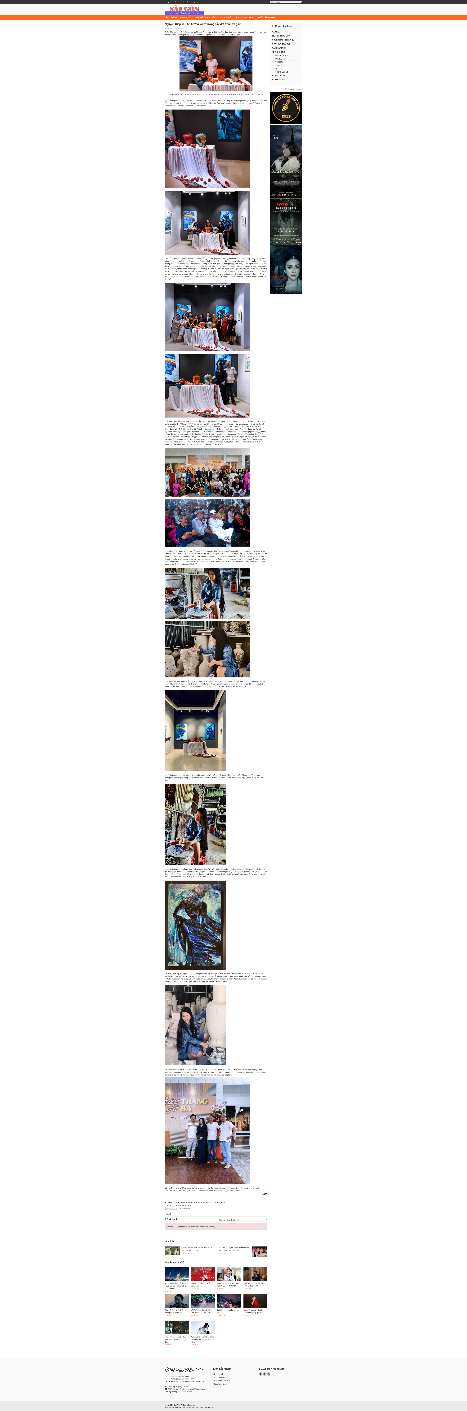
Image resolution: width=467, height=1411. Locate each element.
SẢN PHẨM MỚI (278, 79)
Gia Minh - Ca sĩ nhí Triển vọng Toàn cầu (201, 1284)
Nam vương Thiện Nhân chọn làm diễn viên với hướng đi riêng (202, 1339)
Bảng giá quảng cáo (221, 1377)
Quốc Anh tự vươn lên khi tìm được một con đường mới (254, 1284)
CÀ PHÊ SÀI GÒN (279, 48)
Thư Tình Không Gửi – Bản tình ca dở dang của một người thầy (176, 1339)
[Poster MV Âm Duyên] (286, 269)
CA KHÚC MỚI (280, 59)
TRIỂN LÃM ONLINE (266, 17)
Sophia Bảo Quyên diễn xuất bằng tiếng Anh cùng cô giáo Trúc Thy (234, 1248)
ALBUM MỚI (225, 17)
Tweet (168, 1214)
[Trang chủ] (166, 17)
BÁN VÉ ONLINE (278, 75)
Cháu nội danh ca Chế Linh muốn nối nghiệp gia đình (254, 1311)
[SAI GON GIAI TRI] (184, 9)
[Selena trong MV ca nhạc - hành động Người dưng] (286, 161)
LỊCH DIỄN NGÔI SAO (281, 36)
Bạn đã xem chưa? (174, 1262)
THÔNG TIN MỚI (278, 52)
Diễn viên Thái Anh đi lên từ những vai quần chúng (175, 1311)
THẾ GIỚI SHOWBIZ (244, 17)
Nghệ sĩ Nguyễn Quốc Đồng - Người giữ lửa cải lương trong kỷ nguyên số (176, 1286)
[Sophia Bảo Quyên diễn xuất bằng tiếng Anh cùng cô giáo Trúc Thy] (259, 1251)
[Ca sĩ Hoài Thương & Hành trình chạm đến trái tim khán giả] (172, 1250)
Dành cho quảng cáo (194, 2)
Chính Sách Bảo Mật (221, 1384)
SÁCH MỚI (279, 68)
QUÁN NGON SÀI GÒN (281, 44)
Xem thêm (170, 1241)
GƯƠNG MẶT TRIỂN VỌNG (283, 40)
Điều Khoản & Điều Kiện (222, 1380)
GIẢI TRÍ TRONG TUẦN (206, 17)
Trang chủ (168, 2)
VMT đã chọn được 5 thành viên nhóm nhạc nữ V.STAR (201, 1311)
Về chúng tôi (179, 2)
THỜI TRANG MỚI (282, 72)
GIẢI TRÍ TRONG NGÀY (181, 17)
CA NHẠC (276, 32)
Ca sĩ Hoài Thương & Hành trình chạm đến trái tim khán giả (197, 1248)
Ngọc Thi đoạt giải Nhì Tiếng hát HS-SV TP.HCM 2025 (228, 1284)
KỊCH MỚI (278, 65)
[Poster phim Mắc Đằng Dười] (286, 221)
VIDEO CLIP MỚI (281, 55)
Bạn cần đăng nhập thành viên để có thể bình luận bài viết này (191, 1226)
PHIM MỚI (279, 62)
